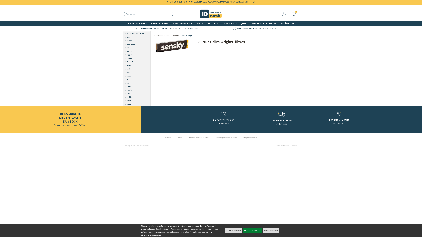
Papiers (176, 35)
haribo (129, 69)
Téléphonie (287, 23)
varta (129, 100)
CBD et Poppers (159, 23)
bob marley (131, 44)
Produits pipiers (137, 23)
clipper (129, 55)
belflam (129, 41)
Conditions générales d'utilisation (226, 138)
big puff (130, 51)
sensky (129, 90)
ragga (129, 86)
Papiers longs (186, 35)
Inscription (168, 138)
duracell (130, 62)
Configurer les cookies (250, 138)
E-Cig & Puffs (229, 23)
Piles (200, 23)
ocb (128, 79)
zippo (129, 104)
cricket (129, 58)
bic (128, 48)
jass (128, 72)
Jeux (243, 23)
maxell (129, 76)
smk (128, 93)
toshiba (130, 97)
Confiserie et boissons (263, 23)
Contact (179, 138)
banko (129, 37)
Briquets (213, 23)
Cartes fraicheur (183, 23)
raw (128, 83)
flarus (129, 65)
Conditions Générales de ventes (198, 138)
